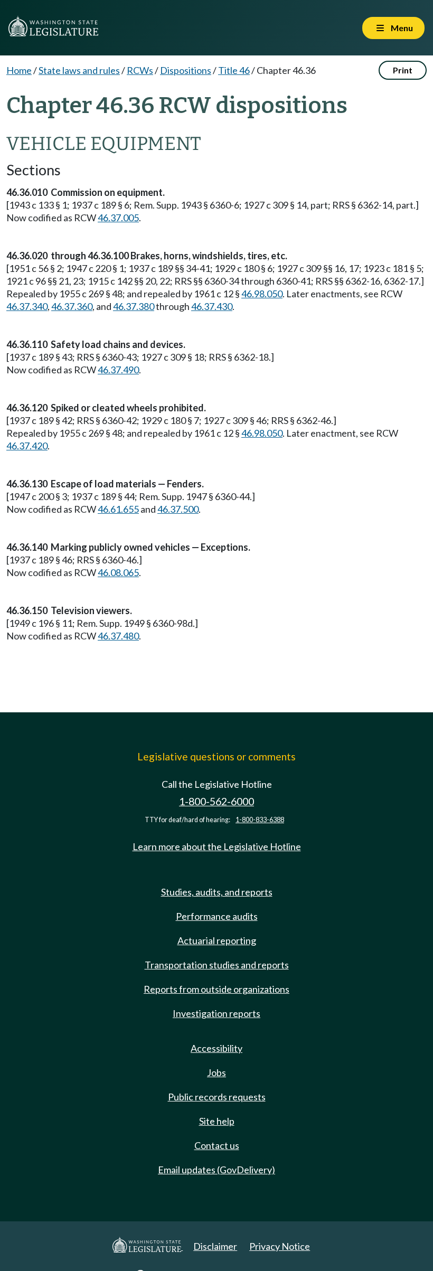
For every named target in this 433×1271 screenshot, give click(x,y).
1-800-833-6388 (260, 820)
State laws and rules (79, 70)
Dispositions (185, 70)
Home (19, 70)
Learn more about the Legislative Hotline (217, 846)
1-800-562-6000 (216, 801)
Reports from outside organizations (216, 989)
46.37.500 (178, 509)
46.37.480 (118, 636)
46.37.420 (27, 445)
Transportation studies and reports (217, 965)
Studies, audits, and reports (216, 892)
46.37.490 (118, 369)
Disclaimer (215, 1246)
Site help (216, 1121)
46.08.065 (118, 572)
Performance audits (217, 916)
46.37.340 (27, 306)
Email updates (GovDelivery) (216, 1169)
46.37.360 (71, 306)
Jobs (216, 1072)
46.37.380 (133, 306)
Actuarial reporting (216, 940)
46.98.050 (262, 293)
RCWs (140, 70)
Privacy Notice (279, 1246)
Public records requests (217, 1097)
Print (402, 70)
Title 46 (234, 70)
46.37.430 (211, 306)
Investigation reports (216, 1013)
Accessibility (216, 1048)
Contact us (216, 1145)
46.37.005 (118, 217)
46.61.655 (118, 509)
